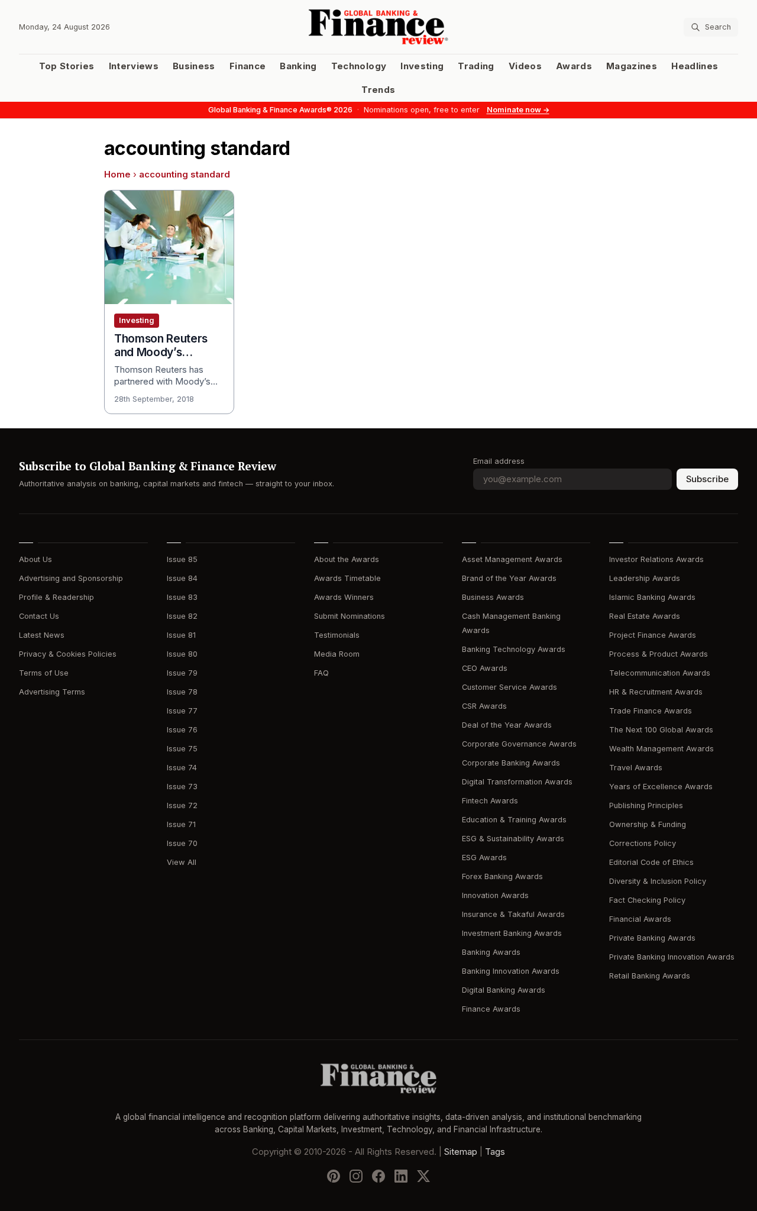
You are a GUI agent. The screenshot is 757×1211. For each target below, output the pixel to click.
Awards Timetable (347, 578)
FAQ (321, 673)
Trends (378, 90)
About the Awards (346, 559)
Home (117, 174)
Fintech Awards (490, 800)
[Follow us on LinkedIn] (400, 1176)
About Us (35, 559)
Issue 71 (181, 824)
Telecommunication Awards (659, 673)
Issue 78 (182, 691)
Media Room (337, 654)
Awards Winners (344, 597)
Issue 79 (182, 673)
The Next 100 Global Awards (661, 729)
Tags (495, 1152)
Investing (422, 66)
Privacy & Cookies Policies (68, 654)
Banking (298, 66)
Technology (359, 66)
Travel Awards (635, 767)
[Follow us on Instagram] (356, 1176)
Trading (476, 66)
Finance (247, 66)
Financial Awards (640, 919)
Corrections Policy (642, 843)
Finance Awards (491, 1009)
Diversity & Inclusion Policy (657, 881)
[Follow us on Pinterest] (333, 1176)
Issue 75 (182, 748)
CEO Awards (484, 668)
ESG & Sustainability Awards (513, 838)
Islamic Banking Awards (652, 597)
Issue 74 (182, 767)
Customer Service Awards (509, 687)
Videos (525, 66)
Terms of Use (44, 673)
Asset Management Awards (512, 559)
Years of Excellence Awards (661, 786)
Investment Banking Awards (512, 933)
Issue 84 (182, 578)
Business (194, 66)
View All (181, 862)
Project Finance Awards (652, 635)
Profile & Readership (56, 597)
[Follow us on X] (423, 1176)
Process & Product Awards (658, 654)
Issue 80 (182, 654)
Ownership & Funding (647, 824)
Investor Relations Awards (656, 559)
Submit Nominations (349, 616)
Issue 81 (181, 635)
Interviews (134, 66)
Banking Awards (491, 952)
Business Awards (493, 597)
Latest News (41, 635)
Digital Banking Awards (503, 990)
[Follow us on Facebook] (378, 1176)
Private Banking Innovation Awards (672, 956)
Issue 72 (182, 805)
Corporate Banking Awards (511, 762)
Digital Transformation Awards (517, 781)
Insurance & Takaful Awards (513, 914)
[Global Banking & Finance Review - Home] (379, 26)
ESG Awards (484, 857)
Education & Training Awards (514, 819)
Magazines (631, 66)
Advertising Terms (52, 691)
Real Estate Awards (644, 616)
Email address (499, 461)
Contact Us (39, 616)
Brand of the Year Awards (509, 578)
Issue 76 (182, 729)
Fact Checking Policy (647, 900)
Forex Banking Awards (502, 876)
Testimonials (337, 635)
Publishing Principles (646, 805)
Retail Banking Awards (649, 975)
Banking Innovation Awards (510, 971)
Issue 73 (182, 786)
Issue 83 (182, 597)
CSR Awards (484, 706)
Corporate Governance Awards (519, 743)
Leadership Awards (644, 578)
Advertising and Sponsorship (71, 578)
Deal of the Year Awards (507, 725)
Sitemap (460, 1152)
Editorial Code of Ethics (651, 862)
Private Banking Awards (652, 938)
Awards (574, 66)
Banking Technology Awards (513, 649)
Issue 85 (182, 559)
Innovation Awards (495, 895)
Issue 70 (182, 843)
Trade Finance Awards (650, 710)
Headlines (694, 66)
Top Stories (67, 66)
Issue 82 (182, 616)
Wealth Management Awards (661, 748)
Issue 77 (182, 710)
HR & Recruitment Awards (656, 691)
